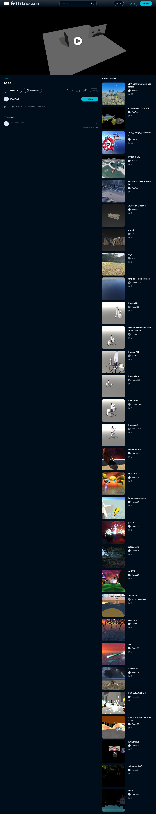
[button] (67, 90)
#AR (6, 79)
